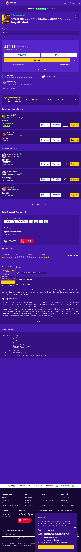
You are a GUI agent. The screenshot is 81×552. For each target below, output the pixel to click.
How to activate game (48, 500)
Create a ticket (46, 502)
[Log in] (78, 3)
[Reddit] (32, 514)
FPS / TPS (36, 273)
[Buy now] (22, 55)
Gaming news (65, 497)
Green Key (11, 172)
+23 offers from (40, 69)
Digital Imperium (13, 154)
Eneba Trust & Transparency (11, 505)
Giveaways (64, 500)
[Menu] (3, 3)
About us (5, 497)
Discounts (28, 505)
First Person (26, 273)
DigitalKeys (11, 132)
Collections (28, 500)
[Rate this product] (9, 285)
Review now (73, 256)
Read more (40, 321)
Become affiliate (66, 502)
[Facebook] (19, 514)
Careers (4, 502)
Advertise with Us (7, 517)
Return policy (46, 505)
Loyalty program (30, 502)
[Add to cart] (74, 60)
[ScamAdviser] (12, 232)
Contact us (5, 500)
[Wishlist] (69, 3)
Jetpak (9, 187)
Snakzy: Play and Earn (67, 505)
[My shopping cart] (74, 3)
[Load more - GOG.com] (43, 76)
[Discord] (29, 514)
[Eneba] (11, 3)
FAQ (43, 497)
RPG (44, 273)
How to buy (28, 497)
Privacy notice (30, 538)
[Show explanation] (21, 135)
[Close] (75, 528)
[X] (22, 514)
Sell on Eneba (6, 514)
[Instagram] (25, 514)
